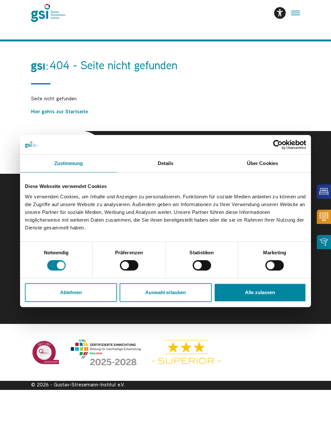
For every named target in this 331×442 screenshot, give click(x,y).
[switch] (129, 265)
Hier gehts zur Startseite (59, 112)
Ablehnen (71, 292)
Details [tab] (166, 163)
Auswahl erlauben (165, 292)
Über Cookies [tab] (262, 163)
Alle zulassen (260, 292)
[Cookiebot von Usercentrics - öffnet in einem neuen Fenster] (278, 144)
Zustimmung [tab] (68, 163)
